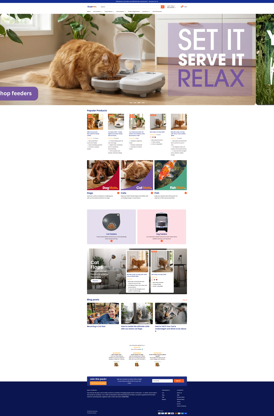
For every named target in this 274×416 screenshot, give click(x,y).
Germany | (151, 1)
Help (178, 395)
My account (170, 7)
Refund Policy (180, 399)
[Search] (162, 6)
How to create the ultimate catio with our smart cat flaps (135, 327)
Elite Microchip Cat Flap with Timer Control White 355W (178, 133)
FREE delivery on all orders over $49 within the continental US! (132, 1)
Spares (164, 399)
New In (89, 11)
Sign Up (178, 381)
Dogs (90, 193)
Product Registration (134, 11)
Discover (95, 281)
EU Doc (179, 404)
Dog (163, 395)
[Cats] (152, 193)
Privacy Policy (181, 397)
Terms (178, 401)
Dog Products (108, 11)
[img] (137, 347)
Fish (156, 193)
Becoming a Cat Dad (96, 326)
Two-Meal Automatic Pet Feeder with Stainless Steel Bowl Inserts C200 (137, 133)
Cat (163, 393)
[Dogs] (118, 193)
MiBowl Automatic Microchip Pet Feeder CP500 (93, 133)
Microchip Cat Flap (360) (157, 132)
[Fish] (186, 193)
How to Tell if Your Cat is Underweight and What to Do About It (170, 328)
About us (179, 393)
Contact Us (145, 11)
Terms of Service (181, 406)
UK (157, 1)
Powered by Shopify (91, 413)
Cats (123, 193)
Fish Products (120, 11)
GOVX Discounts (157, 11)
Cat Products (97, 11)
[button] (172, 270)
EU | (155, 1)
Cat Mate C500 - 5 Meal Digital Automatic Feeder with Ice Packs (115, 133)
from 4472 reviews (136, 349)
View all (185, 300)
